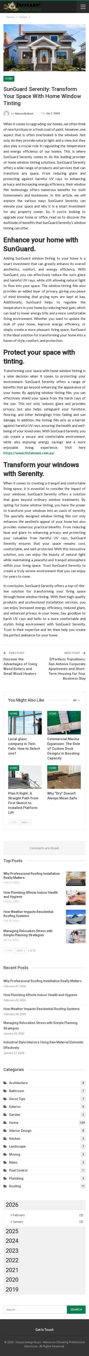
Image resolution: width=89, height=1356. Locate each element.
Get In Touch (44, 1330)
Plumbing (16, 1178)
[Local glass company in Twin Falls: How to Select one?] (25, 722)
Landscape (17, 1146)
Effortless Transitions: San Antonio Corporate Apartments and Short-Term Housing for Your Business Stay (67, 669)
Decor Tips (17, 1099)
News (13, 1162)
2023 (12, 1250)
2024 (12, 1241)
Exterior (15, 1107)
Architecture (18, 1083)
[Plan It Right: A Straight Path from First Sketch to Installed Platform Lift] (25, 777)
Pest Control (18, 1170)
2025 (12, 1231)
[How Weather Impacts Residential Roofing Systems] (76, 917)
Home (9, 78)
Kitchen (14, 1139)
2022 (12, 1260)
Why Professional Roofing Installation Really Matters (42, 981)
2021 (12, 1270)
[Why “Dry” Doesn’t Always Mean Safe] (64, 777)
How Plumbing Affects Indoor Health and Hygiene (40, 995)
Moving (14, 1154)
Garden (14, 1115)
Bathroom (16, 1091)
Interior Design (20, 1131)
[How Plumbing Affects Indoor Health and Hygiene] (76, 898)
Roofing (15, 1186)
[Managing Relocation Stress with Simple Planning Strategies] (76, 936)
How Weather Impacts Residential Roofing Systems (41, 1009)
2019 (12, 1289)
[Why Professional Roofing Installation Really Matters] (76, 879)
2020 (12, 1279)
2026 (12, 1205)
